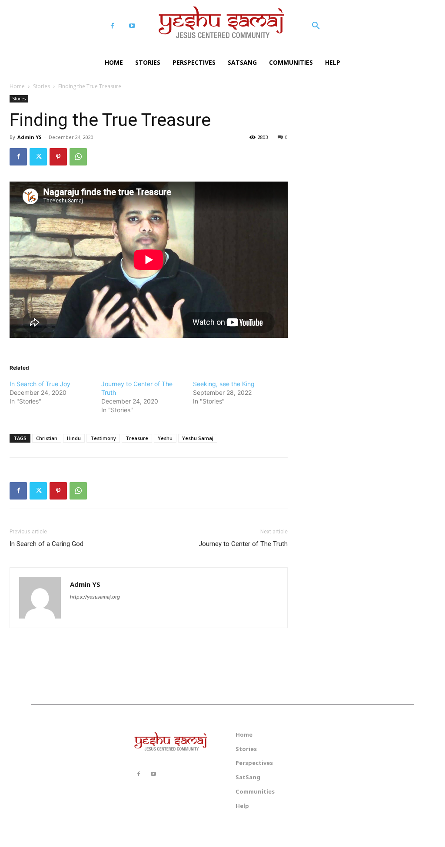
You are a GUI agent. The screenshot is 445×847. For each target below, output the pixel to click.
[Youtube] (131, 25)
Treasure (137, 438)
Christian (46, 438)
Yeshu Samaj (197, 438)
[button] (316, 26)
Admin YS (29, 137)
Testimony (103, 438)
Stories (41, 86)
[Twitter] (38, 156)
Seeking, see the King (224, 383)
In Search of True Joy (40, 383)
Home (17, 86)
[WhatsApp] (78, 156)
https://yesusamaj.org (95, 597)
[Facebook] (112, 25)
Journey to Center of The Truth (243, 544)
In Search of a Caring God (46, 544)
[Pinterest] (58, 156)
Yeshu (165, 438)
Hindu (74, 438)
